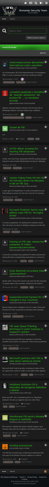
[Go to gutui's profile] (5, 93)
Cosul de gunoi (32, 130)
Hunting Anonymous (20, 445)
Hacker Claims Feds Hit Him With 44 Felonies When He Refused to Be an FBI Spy (27, 180)
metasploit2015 (14, 218)
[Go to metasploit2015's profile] (5, 211)
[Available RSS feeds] (45, 471)
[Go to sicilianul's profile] (5, 359)
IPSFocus (14, 477)
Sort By (43, 53)
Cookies (24, 479)
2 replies (21, 139)
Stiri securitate (32, 68)
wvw (11, 448)
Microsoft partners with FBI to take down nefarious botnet (26, 359)
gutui (11, 103)
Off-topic (30, 276)
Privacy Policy (32, 477)
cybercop (12, 302)
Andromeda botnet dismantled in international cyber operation (27, 64)
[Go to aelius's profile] (5, 327)
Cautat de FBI (17, 127)
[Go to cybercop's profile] (5, 298)
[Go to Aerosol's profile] (5, 149)
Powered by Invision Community (24, 483)
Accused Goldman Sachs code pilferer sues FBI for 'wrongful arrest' (26, 212)
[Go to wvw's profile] (5, 446)
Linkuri (27, 448)
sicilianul (12, 364)
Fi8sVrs (12, 68)
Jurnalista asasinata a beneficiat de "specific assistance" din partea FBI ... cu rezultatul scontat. (27, 96)
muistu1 (12, 130)
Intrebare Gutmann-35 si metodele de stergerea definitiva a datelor (27, 387)
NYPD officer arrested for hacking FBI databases (23, 150)
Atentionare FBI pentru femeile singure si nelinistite (26, 418)
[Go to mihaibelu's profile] (5, 417)
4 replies (23, 459)
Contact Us (43, 477)
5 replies (25, 433)
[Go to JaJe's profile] (5, 385)
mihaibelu (12, 422)
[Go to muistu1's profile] (5, 128)
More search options (37, 38)
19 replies (26, 404)
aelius (11, 334)
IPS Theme (4, 477)
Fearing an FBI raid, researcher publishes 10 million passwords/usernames (26, 244)
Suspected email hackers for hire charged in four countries (28, 298)
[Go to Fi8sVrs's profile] (5, 63)
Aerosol (12, 154)
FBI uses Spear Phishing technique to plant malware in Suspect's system (26, 329)
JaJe (11, 393)
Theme (22, 477)
